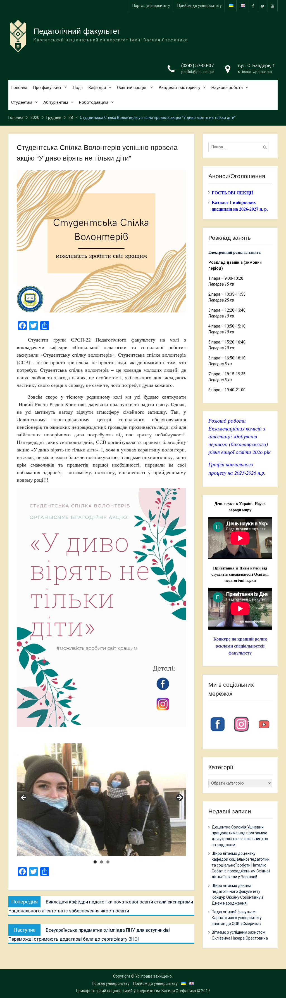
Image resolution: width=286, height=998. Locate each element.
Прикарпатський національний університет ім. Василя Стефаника (136, 990)
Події (78, 87)
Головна (19, 87)
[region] (101, 799)
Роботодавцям (93, 102)
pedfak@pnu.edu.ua (197, 72)
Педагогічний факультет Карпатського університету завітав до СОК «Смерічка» (237, 918)
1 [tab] (95, 861)
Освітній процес (132, 87)
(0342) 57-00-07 (197, 65)
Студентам (21, 102)
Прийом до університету (199, 5)
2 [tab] (101, 861)
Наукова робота (227, 87)
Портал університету (151, 5)
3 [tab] (107, 861)
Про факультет (47, 87)
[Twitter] (263, 5)
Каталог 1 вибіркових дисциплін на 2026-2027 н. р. (240, 205)
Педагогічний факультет (77, 31)
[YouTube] (272, 5)
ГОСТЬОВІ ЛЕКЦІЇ (232, 192)
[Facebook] (253, 5)
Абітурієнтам (55, 102)
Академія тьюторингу (179, 87)
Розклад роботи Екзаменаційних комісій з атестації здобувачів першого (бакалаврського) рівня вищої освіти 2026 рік (239, 436)
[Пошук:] (239, 147)
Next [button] (179, 798)
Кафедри (97, 87)
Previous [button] (24, 798)
